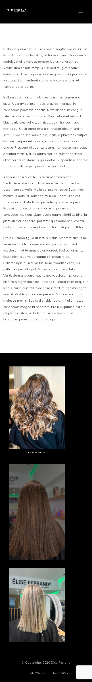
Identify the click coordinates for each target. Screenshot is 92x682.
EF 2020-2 (38, 673)
